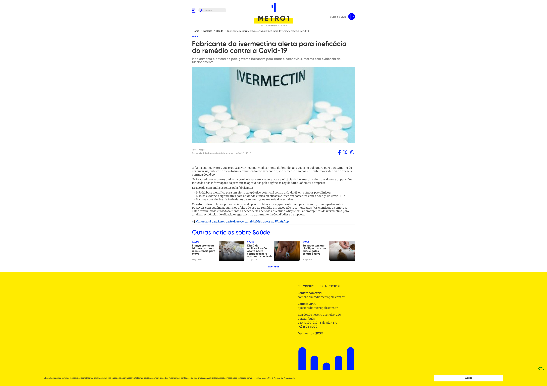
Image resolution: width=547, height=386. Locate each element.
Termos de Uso (265, 378)
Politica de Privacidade (284, 378)
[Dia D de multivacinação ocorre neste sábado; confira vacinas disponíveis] (287, 251)
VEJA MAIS (273, 267)
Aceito (468, 378)
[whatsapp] (352, 152)
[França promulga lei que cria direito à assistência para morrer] (231, 251)
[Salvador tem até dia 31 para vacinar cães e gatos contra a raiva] (342, 251)
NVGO (319, 333)
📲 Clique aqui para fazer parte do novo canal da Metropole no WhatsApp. (240, 221)
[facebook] (339, 152)
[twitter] (345, 152)
